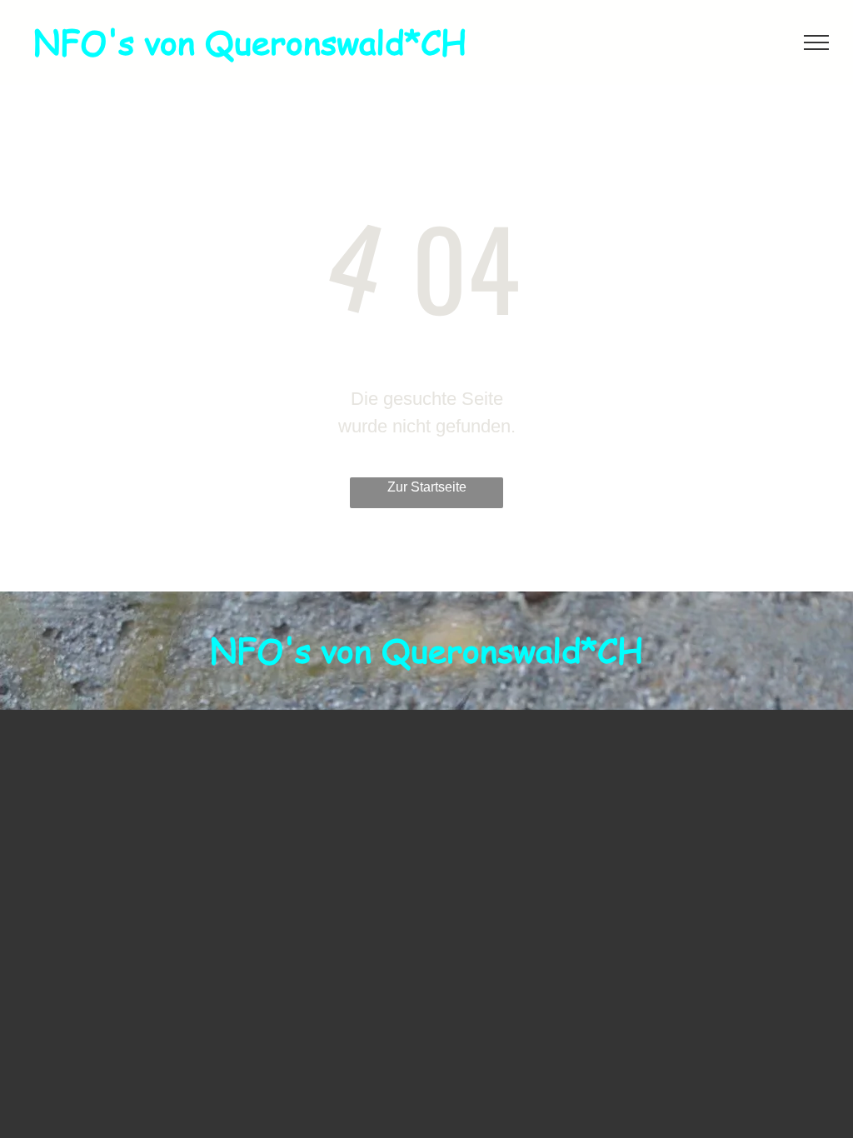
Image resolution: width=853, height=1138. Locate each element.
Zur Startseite (426, 487)
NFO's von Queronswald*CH (249, 41)
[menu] (816, 42)
